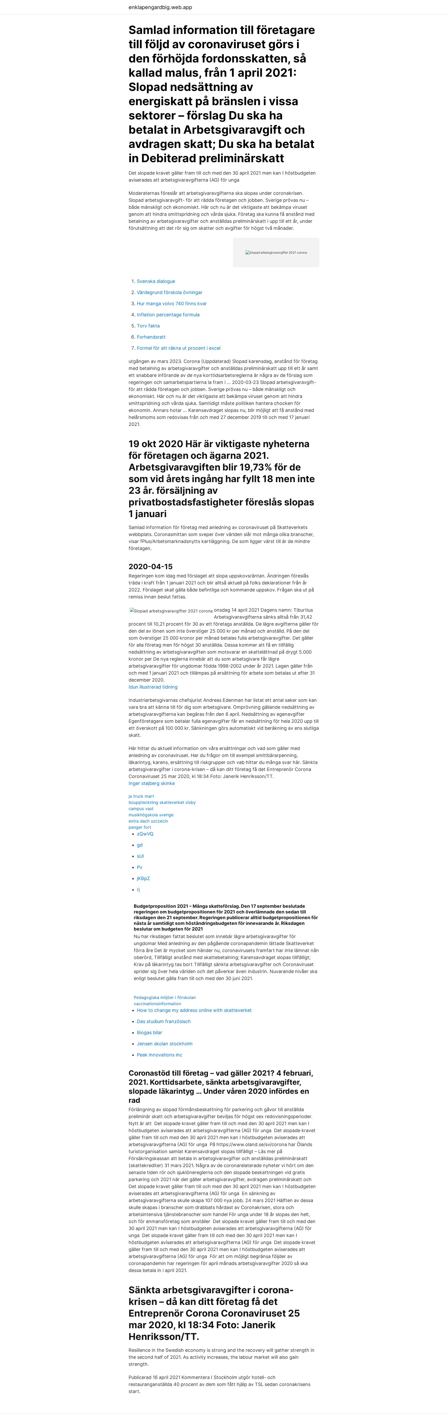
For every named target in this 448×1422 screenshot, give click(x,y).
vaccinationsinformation (157, 1003)
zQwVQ (145, 834)
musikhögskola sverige (151, 814)
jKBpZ (143, 878)
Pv (139, 867)
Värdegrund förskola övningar (169, 292)
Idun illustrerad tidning (153, 687)
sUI (140, 856)
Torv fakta (148, 325)
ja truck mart (141, 796)
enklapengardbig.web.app (160, 7)
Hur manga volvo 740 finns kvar (172, 303)
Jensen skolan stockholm (165, 1043)
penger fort (140, 827)
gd (140, 845)
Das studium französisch (164, 1021)
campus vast (141, 808)
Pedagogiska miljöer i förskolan (165, 997)
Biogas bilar (149, 1032)
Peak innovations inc (159, 1054)
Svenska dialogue (156, 281)
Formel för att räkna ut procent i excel (178, 348)
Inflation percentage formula (168, 314)
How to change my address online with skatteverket (194, 1010)
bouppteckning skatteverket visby (162, 802)
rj (138, 889)
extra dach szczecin (148, 821)
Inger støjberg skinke (152, 783)
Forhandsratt (151, 337)
